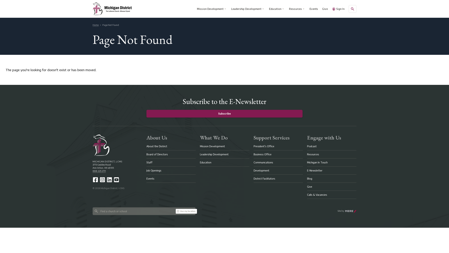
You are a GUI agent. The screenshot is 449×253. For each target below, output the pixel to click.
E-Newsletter (314, 170)
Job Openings (153, 170)
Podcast (312, 146)
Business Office (263, 154)
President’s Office (264, 146)
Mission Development (210, 8)
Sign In (340, 8)
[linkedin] (109, 180)
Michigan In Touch (317, 162)
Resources (295, 8)
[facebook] (95, 180)
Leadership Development (246, 8)
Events (314, 8)
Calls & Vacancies (317, 194)
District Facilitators (264, 178)
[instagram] (102, 180)
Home (96, 25)
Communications (263, 162)
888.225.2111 (99, 171)
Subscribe (224, 113)
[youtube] (116, 180)
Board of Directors (157, 154)
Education (275, 8)
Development (261, 170)
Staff (149, 162)
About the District (156, 146)
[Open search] (352, 9)
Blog (309, 178)
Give (325, 8)
